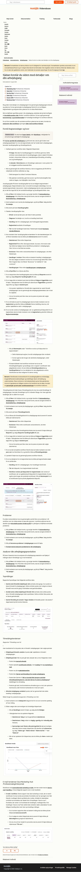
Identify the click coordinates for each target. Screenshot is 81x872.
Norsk (6, 46)
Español (6, 24)
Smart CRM (10, 97)
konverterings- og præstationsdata (13, 117)
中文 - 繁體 (7, 44)
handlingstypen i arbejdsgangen (36, 267)
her (64, 70)
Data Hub (9, 95)
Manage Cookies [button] (71, 867)
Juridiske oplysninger (46, 867)
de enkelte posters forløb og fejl (21, 523)
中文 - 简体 (7, 52)
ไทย (5, 50)
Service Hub (10, 93)
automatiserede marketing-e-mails (22, 787)
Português (7, 30)
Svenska (6, 40)
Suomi (6, 42)
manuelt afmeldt (21, 661)
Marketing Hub (11, 89)
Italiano (6, 36)
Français (6, 32)
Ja (6, 850)
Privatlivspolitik (59, 867)
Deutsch (6, 26)
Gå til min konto (8, 58)
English (6, 54)
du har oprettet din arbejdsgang (15, 141)
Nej (15, 850)
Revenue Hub (11, 100)
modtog (37, 665)
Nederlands (7, 34)
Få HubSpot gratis (71, 2)
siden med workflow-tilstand (34, 123)
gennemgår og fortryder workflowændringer (20, 385)
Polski (6, 38)
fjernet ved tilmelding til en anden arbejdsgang (30, 674)
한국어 (6, 48)
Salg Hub (9, 91)
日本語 (6, 28)
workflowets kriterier (25, 665)
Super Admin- (26, 134)
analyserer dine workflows (11, 123)
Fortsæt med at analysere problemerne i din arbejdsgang (23, 547)
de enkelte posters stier (11, 115)
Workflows (37, 134)
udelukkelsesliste (24, 670)
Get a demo (59, 2)
